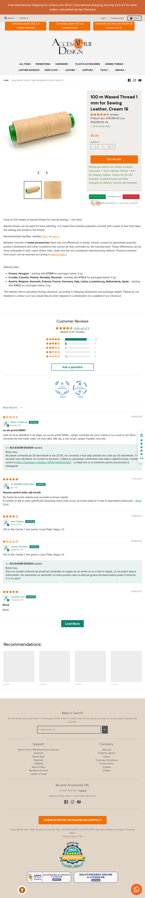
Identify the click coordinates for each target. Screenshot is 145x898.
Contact (107, 770)
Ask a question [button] (72, 367)
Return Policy (38, 767)
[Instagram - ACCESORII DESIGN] (134, 80)
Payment (38, 760)
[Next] (46, 173)
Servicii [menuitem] (119, 70)
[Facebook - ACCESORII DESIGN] (129, 80)
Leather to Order (38, 774)
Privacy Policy (106, 763)
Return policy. (59, 254)
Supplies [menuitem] (87, 70)
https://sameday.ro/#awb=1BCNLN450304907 (43, 462)
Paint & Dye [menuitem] (51, 70)
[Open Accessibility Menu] (22, 890)
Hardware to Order (38, 770)
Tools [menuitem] (104, 70)
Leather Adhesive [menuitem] (29, 70)
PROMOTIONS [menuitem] (43, 64)
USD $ (22, 18)
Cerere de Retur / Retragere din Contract (73, 819)
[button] (98, 114)
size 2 (55, 236)
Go (105, 730)
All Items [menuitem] (25, 64)
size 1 (45, 236)
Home (6, 80)
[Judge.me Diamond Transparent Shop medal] (80, 388)
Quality (106, 756)
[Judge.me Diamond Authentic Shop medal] (62, 388)
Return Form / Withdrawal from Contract (38, 749)
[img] (10, 417)
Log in (103, 18)
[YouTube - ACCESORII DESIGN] (139, 80)
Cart (136, 18)
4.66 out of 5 (81, 328)
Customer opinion (106, 753)
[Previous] (39, 173)
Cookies (107, 767)
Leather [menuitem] (70, 70)
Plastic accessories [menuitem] (87, 64)
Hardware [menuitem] (61, 64)
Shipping (38, 763)
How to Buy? (38, 756)
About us (106, 749)
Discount (38, 753)
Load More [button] (72, 623)
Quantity (95, 142)
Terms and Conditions (106, 760)
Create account (117, 18)
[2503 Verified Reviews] (72, 868)
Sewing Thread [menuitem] (114, 64)
